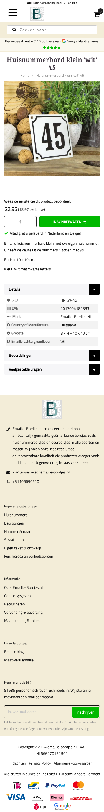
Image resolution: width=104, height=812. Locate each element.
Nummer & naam (18, 531)
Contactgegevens (18, 595)
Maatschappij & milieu (22, 620)
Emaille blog (14, 651)
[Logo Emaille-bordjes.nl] (52, 14)
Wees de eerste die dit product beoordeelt (37, 201)
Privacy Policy (40, 763)
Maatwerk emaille (19, 660)
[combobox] (52, 29)
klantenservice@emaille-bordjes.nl (41, 472)
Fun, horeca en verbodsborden (28, 556)
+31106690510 (25, 481)
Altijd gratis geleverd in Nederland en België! (45, 233)
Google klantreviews (83, 41)
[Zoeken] (14, 29)
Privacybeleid (87, 722)
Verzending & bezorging (23, 612)
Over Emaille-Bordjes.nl (23, 587)
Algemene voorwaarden (45, 728)
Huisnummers (15, 515)
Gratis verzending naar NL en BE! (54, 3)
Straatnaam (14, 539)
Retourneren (14, 604)
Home (25, 75)
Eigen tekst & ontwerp (22, 548)
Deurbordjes (14, 523)
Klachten (19, 763)
